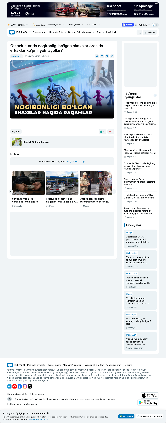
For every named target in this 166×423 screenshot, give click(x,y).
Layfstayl (111, 32)
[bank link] (38, 24)
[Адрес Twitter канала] (30, 386)
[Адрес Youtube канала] (14, 386)
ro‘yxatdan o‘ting (76, 161)
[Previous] (11, 191)
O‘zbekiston (39, 32)
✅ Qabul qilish (126, 416)
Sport (99, 32)
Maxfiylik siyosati (36, 365)
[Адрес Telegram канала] (9, 386)
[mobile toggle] (30, 32)
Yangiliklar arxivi (114, 365)
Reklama (128, 365)
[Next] (113, 191)
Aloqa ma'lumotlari (72, 365)
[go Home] (16, 365)
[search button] (139, 32)
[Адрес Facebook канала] (20, 386)
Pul (78, 32)
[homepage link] (18, 32)
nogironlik (16, 131)
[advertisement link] (128, 25)
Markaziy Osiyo (56, 32)
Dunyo (71, 32)
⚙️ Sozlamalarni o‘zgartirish (149, 416)
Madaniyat (87, 32)
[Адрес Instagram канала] (25, 386)
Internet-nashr (54, 365)
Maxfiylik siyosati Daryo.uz (38, 419)
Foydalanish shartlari (93, 365)
